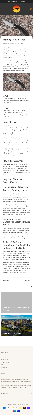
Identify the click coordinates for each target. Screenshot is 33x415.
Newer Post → (28, 280)
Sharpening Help (5, 362)
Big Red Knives (10, 404)
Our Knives (3, 357)
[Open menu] (3, 9)
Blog (2, 364)
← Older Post (5, 280)
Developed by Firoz (23, 404)
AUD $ (15, 399)
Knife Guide (4, 367)
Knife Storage (4, 359)
